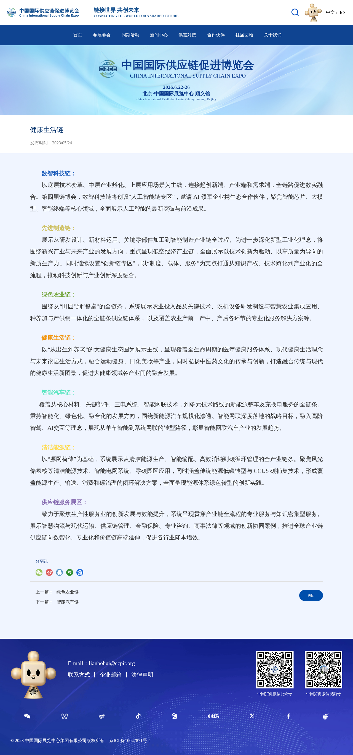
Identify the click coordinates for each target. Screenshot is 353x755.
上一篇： (44, 592)
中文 (330, 12)
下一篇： (44, 602)
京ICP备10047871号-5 (130, 740)
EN (343, 12)
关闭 (311, 595)
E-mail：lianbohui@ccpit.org (101, 663)
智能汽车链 (68, 602)
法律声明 (142, 674)
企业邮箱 (111, 674)
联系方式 (79, 674)
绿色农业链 (68, 592)
